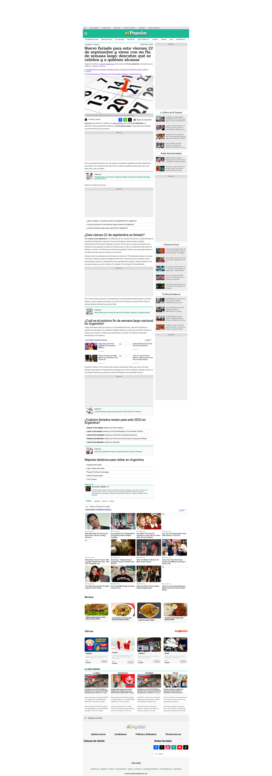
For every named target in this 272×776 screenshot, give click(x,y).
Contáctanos (121, 734)
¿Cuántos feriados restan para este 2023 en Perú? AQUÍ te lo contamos (117, 411)
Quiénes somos (98, 734)
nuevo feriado (118, 123)
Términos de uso (173, 734)
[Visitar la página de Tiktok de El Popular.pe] (185, 747)
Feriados (96, 44)
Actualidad (119, 39)
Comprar (104, 661)
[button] (85, 33)
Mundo (163, 39)
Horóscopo (142, 28)
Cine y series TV (143, 39)
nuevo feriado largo (107, 64)
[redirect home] (136, 727)
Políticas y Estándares (146, 734)
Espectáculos (106, 39)
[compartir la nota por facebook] (120, 120)
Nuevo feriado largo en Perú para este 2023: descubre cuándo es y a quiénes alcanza (114, 74)
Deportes (130, 39)
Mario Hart (117, 28)
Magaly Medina (94, 28)
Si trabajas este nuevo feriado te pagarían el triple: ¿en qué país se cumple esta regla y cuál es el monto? (122, 178)
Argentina (88, 123)
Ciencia (155, 39)
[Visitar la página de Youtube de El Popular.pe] (179, 747)
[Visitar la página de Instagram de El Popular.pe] (167, 747)
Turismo (111, 501)
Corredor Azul (106, 28)
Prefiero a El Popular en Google (99, 506)
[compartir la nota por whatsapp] (125, 120)
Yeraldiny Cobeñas (94, 119)
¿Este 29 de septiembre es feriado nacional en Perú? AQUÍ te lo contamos (118, 451)
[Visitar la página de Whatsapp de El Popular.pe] (173, 747)
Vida (171, 39)
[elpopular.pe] (136, 36)
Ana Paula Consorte (129, 28)
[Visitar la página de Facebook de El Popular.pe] (156, 747)
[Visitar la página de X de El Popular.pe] (161, 747)
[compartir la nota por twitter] (130, 120)
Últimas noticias (91, 39)
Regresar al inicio (95, 718)
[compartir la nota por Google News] (142, 120)
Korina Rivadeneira (154, 28)
